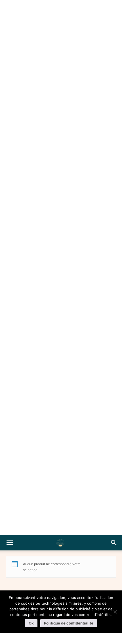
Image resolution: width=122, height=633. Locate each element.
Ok (31, 623)
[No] (115, 612)
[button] (10, 542)
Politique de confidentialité (68, 623)
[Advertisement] (61, 267)
